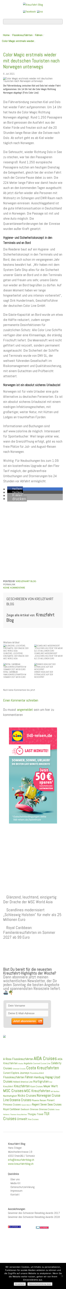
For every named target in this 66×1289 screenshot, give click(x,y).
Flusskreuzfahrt (37, 1073)
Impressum (16, 1190)
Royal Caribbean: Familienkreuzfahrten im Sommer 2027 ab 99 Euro (29, 932)
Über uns (15, 1179)
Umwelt (22, 1119)
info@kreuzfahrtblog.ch (21, 1160)
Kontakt (15, 1194)
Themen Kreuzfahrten (18, 1114)
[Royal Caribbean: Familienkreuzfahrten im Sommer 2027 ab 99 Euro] (17, 666)
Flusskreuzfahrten (22, 35)
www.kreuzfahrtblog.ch (20, 1164)
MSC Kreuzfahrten (37, 1090)
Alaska (20, 1064)
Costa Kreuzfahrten (42, 1068)
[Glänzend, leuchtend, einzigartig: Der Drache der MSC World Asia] (17, 648)
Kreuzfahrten (22, 1086)
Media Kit (15, 1183)
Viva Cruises (33, 1119)
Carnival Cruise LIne (41, 1063)
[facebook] (29, 11)
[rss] (40, 11)
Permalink (9, 584)
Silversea (34, 1109)
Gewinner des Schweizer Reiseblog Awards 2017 (34, 1213)
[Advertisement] (33, 851)
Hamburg (39, 1077)
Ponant (51, 1100)
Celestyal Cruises (19, 1069)
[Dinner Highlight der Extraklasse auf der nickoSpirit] (48, 666)
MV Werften (55, 1091)
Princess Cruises (12, 1104)
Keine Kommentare (14, 588)
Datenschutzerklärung (22, 1187)
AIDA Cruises (45, 1058)
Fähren (38, 35)
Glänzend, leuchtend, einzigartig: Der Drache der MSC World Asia (30, 899)
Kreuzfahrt (8, 1086)
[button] (15, 489)
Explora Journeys (20, 1073)
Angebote (28, 1063)
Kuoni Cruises (36, 1086)
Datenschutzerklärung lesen (40, 1284)
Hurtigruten (41, 1081)
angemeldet (25, 709)
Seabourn (25, 1109)
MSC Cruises (13, 1090)
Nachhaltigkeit (10, 1095)
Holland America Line (23, 1081)
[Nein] (62, 1276)
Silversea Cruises (47, 1109)
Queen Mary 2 (26, 1105)
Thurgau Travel (35, 1114)
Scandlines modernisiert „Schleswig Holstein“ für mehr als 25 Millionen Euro (32, 914)
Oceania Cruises (20, 1100)
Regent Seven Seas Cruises (47, 1104)
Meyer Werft (50, 1086)
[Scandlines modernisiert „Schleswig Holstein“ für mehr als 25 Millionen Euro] (48, 648)
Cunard (7, 1073)
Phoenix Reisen (39, 1100)
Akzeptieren (20, 1284)
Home (6, 35)
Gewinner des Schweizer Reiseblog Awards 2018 (34, 1217)
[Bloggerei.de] (42, 1227)
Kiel (50, 1082)
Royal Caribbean (11, 1109)
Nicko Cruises (27, 1095)
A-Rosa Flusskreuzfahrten (18, 1059)
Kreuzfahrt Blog (26, 581)
